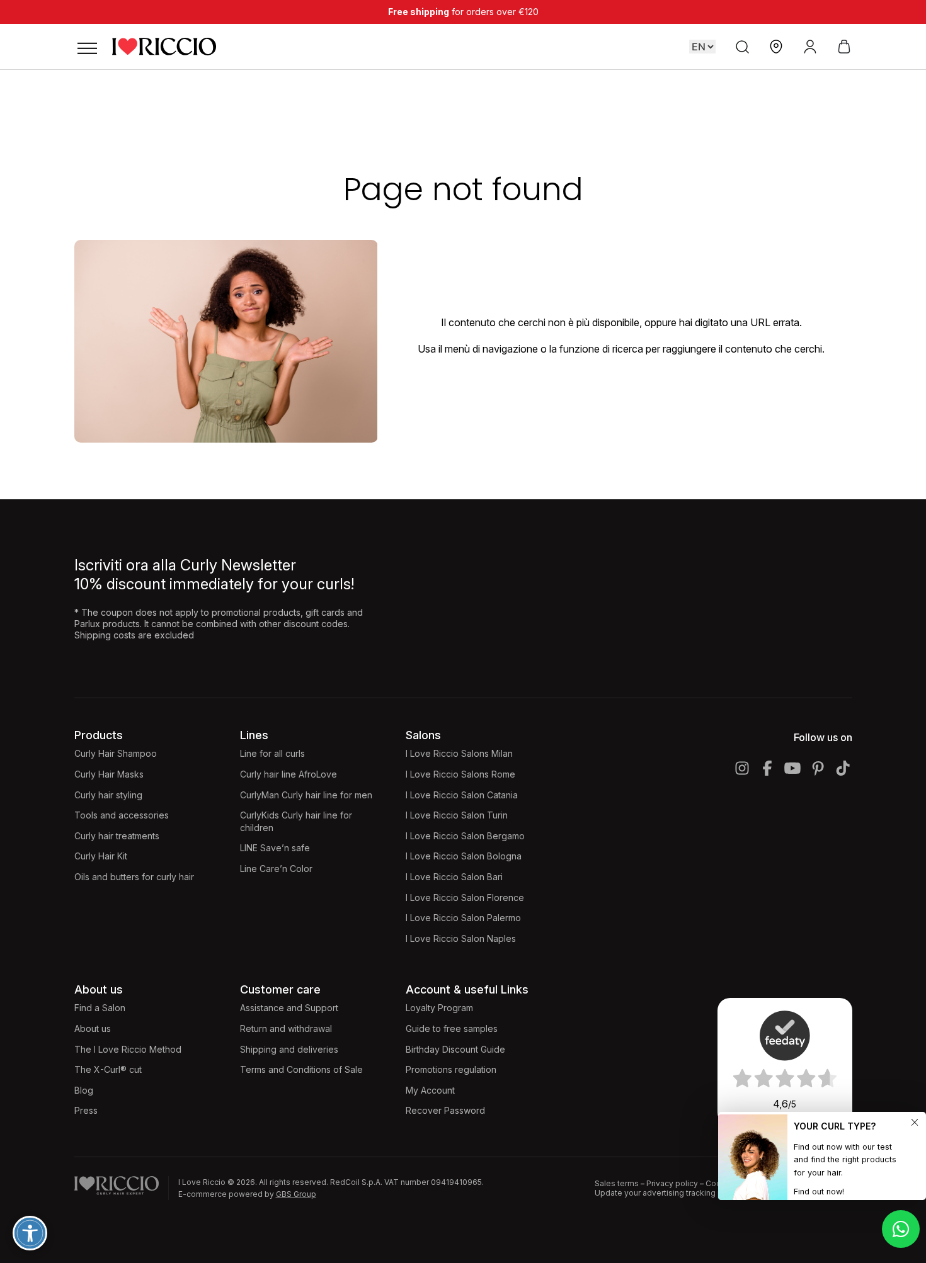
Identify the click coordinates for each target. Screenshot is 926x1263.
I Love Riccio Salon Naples (461, 938)
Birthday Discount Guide (455, 1049)
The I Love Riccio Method (127, 1049)
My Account (430, 1090)
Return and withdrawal (286, 1028)
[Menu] (87, 46)
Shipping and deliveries (289, 1049)
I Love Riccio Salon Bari (454, 876)
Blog (83, 1090)
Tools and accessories (121, 815)
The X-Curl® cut (108, 1069)
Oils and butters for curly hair (134, 876)
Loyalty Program (439, 1007)
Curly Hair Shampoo (115, 753)
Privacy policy (672, 1183)
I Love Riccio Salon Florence (465, 897)
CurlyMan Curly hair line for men (306, 795)
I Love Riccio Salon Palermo (463, 917)
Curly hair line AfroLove (288, 774)
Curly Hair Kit (100, 856)
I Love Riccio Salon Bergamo (465, 835)
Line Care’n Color (276, 868)
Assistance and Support (289, 1007)
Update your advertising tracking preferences (679, 1193)
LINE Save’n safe (275, 847)
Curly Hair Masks (109, 774)
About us (92, 1028)
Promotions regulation (451, 1069)
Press (86, 1110)
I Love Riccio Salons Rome (460, 774)
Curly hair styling (108, 795)
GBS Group (296, 1194)
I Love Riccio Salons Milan (459, 753)
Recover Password (445, 1110)
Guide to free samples (452, 1028)
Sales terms (617, 1183)
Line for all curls (272, 753)
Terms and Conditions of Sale (301, 1069)
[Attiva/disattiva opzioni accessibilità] (30, 1233)
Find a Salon (99, 1007)
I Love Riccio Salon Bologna (464, 856)
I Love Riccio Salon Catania (462, 795)
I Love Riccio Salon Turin (457, 815)
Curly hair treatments (116, 835)
